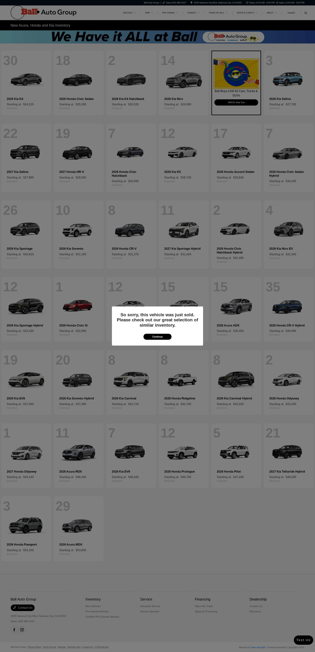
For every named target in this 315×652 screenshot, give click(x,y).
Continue (157, 336)
